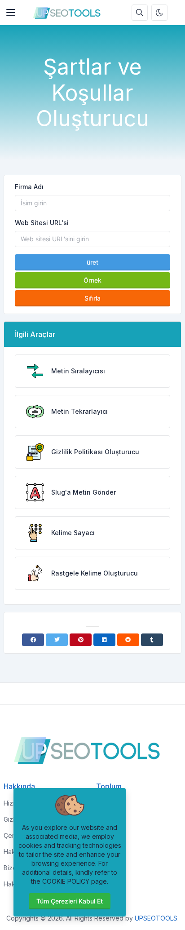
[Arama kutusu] (140, 12)
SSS (102, 819)
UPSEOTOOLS (156, 918)
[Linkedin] (104, 639)
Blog (103, 803)
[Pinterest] (81, 639)
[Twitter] (57, 639)
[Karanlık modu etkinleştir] (159, 12)
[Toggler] (11, 12)
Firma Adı (29, 186)
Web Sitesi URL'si (42, 222)
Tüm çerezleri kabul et (69, 901)
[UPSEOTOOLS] (69, 12)
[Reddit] (128, 639)
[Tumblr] (152, 639)
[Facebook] (33, 639)
